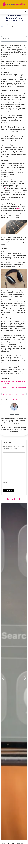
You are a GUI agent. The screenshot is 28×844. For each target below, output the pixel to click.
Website (5, 482)
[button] (2, 11)
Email (5, 476)
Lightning (6, 187)
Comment (6, 451)
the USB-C (19, 208)
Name (5, 470)
